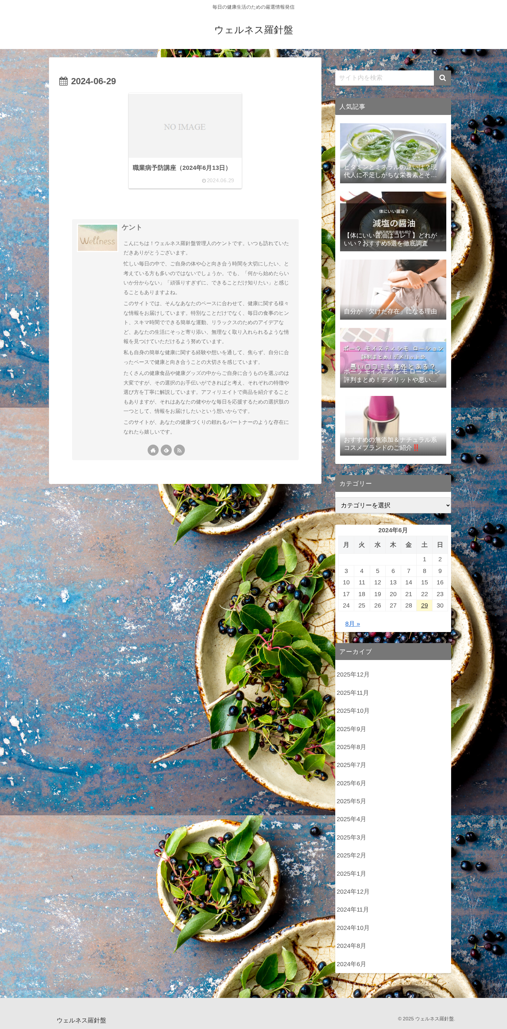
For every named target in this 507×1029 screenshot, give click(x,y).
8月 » (352, 623)
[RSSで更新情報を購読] (179, 450)
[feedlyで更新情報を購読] (166, 450)
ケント (132, 227)
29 (424, 605)
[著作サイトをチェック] (153, 450)
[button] (442, 78)
